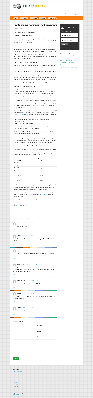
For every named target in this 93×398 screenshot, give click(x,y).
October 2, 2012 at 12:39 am (28, 293)
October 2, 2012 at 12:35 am (28, 223)
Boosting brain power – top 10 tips (68, 55)
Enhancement (34, 18)
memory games (17, 378)
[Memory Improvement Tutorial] (15, 205)
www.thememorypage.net (46, 4)
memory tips (16, 382)
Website (40, 336)
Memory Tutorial (24, 18)
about (64, 13)
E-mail (40, 331)
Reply (14, 229)
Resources (16, 384)
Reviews (16, 386)
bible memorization (18, 371)
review (45, 194)
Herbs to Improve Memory (66, 65)
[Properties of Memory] (27, 205)
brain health (16, 373)
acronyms (21, 114)
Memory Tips (42, 18)
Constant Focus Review (65, 58)
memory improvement (18, 380)
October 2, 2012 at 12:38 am (31, 264)
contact (69, 13)
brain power (16, 375)
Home (16, 18)
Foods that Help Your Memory (67, 62)
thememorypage (18, 28)
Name (39, 326)
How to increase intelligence (66, 60)
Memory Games (52, 18)
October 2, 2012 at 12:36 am (28, 235)
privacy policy (16, 394)
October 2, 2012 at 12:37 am (27, 250)
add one (29, 218)
